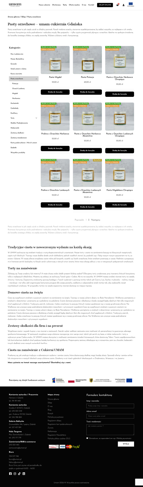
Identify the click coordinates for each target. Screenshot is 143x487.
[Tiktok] (19, 473)
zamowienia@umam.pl (18, 448)
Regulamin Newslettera (57, 435)
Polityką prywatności (124, 438)
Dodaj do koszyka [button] (55, 92)
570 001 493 (14, 445)
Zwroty (50, 428)
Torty (65, 5)
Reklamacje (52, 431)
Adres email (91, 411)
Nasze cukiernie (44, 5)
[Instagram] (14, 473)
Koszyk (50, 413)
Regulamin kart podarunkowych (60, 424)
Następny (95, 220)
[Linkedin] (23, 473)
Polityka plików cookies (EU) (59, 439)
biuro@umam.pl (15, 459)
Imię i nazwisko (92, 401)
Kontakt (91, 5)
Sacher (108, 280)
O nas (84, 5)
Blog (49, 410)
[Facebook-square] (10, 473)
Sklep (23, 17)
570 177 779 (16, 438)
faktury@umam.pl (16, 462)
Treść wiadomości (93, 422)
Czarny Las (99, 280)
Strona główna (14, 17)
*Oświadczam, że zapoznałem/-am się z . (109, 438)
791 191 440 (16, 401)
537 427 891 (16, 427)
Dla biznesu (56, 5)
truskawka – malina (120, 280)
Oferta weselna (74, 5)
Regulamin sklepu (54, 421)
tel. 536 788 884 (15, 417)
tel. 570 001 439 (15, 411)
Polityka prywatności (56, 417)
